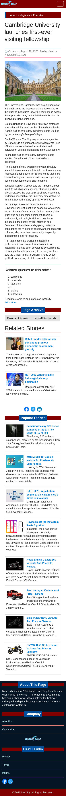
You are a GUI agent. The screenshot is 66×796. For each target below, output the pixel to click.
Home (11, 15)
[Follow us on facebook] (4, 781)
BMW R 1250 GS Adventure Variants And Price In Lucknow (42, 648)
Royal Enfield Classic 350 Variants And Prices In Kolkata (41, 563)
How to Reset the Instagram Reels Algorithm (43, 524)
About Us (7, 721)
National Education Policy (46, 318)
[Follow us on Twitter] (10, 781)
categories (24, 15)
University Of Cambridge (18, 318)
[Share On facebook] (26, 409)
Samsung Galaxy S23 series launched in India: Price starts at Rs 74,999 (43, 429)
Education (38, 15)
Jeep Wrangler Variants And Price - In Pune (43, 592)
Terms (5, 764)
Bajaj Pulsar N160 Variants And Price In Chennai (42, 619)
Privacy (6, 756)
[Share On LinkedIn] (39, 409)
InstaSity (25, 792)
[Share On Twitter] (33, 409)
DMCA (6, 773)
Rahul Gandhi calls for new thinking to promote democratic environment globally (40, 344)
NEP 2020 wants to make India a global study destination (39, 378)
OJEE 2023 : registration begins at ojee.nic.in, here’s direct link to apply (42, 494)
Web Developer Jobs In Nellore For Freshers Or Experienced (40, 460)
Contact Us (8, 729)
